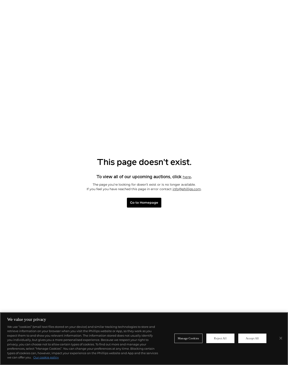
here (187, 177)
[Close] (281, 338)
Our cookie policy (46, 357)
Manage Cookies (188, 338)
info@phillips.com (187, 189)
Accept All (252, 338)
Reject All (220, 338)
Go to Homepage (144, 203)
